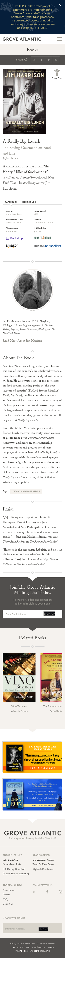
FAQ (5, 900)
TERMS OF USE (30, 947)
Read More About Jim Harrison (22, 341)
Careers (6, 895)
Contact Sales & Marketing (16, 874)
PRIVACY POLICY (16, 947)
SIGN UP (49, 613)
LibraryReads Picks (12, 865)
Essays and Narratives (26, 491)
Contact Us (8, 904)
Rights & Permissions (42, 869)
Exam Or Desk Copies (43, 865)
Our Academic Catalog (43, 860)
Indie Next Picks (10, 860)
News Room (8, 890)
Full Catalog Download (14, 869)
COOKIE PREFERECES (46, 947)
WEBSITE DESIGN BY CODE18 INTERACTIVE (32, 951)
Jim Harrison (12, 159)
